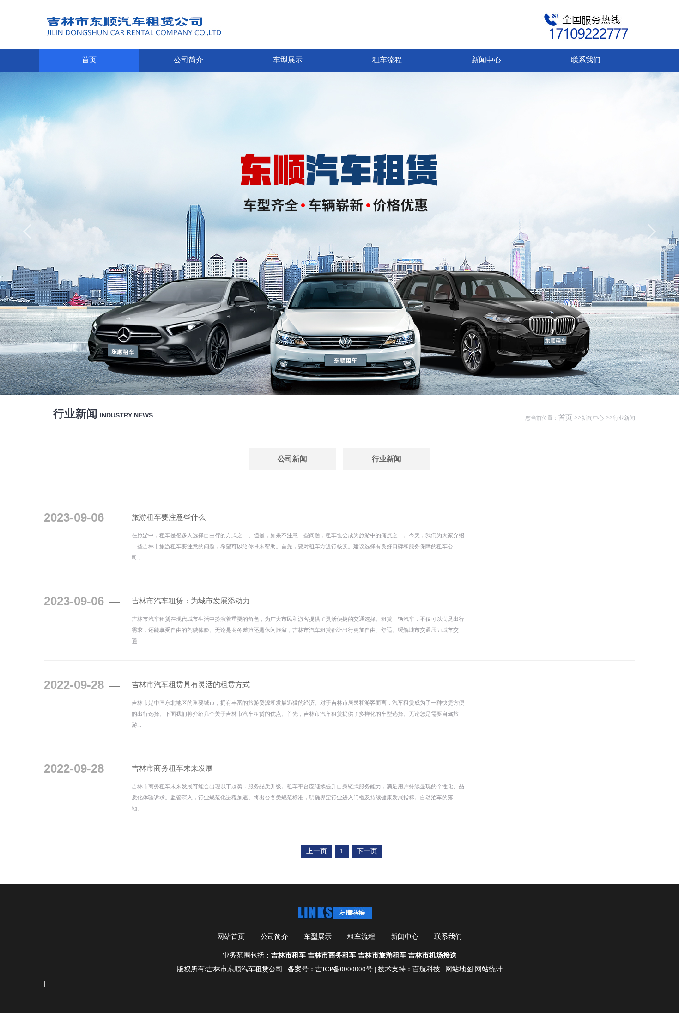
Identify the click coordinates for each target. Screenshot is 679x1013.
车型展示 (288, 60)
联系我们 (585, 60)
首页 (89, 60)
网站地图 (459, 969)
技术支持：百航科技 (409, 969)
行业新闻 (624, 418)
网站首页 (231, 936)
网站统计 (489, 969)
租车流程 (387, 60)
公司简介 (188, 60)
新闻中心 (486, 60)
